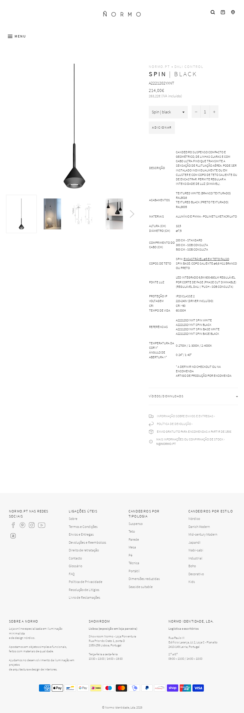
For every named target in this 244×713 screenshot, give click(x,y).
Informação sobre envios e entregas (185, 416)
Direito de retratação (84, 550)
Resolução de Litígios (84, 589)
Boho (192, 566)
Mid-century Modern (202, 534)
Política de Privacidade (85, 581)
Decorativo (196, 574)
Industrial (195, 558)
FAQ (72, 574)
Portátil (134, 571)
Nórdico (194, 518)
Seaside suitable (141, 586)
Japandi (194, 542)
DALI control (189, 66)
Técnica (134, 563)
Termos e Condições (83, 526)
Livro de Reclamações (84, 597)
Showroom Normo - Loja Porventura (112, 636)
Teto (132, 531)
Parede (134, 539)
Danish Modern (199, 526)
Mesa (132, 547)
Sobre (73, 518)
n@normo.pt (166, 444)
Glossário (75, 566)
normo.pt (159, 66)
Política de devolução (174, 424)
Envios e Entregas (81, 534)
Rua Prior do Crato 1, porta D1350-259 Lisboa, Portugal (107, 643)
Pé (130, 555)
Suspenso (136, 523)
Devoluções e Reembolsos (87, 542)
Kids (191, 581)
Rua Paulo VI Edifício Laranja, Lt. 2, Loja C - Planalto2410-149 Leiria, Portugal (193, 642)
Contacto (75, 558)
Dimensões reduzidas (144, 578)
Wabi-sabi (195, 550)
